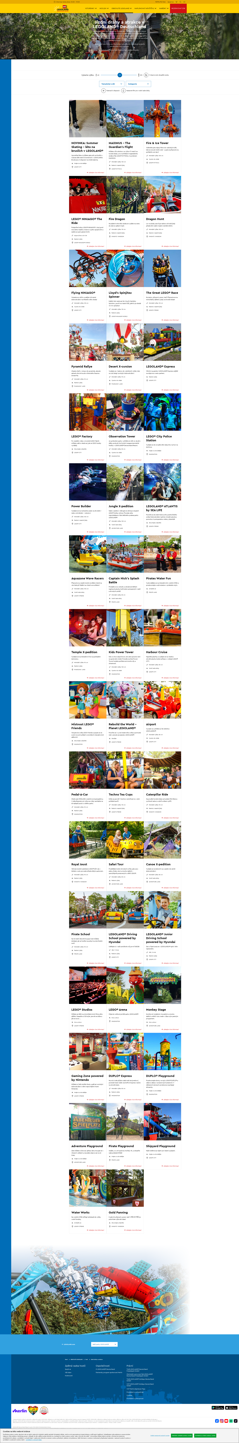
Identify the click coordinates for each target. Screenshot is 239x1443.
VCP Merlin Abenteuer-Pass (136, 1389)
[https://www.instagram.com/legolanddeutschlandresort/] (222, 1421)
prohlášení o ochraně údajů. (34, 1440)
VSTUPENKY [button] (89, 8)
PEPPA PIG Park (160, 2)
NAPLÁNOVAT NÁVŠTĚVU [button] (144, 8)
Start (66, 1359)
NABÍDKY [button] (162, 8)
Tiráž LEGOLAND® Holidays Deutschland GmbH (140, 1380)
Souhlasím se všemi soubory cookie (205, 1435)
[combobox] (104, 1344)
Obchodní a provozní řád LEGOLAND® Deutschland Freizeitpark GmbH (140, 1375)
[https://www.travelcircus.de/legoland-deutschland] (44, 1410)
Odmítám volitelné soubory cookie (182, 1435)
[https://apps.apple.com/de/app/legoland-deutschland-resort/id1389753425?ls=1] (231, 1407)
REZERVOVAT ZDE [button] (178, 8)
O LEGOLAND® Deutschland (105, 1369)
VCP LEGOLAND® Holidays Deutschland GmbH (140, 1385)
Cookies (129, 1395)
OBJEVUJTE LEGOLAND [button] (120, 8)
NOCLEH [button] (103, 8)
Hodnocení (69, 1375)
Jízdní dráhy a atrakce (97, 1359)
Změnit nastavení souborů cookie (159, 1435)
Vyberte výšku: (87, 75)
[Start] (33, 1410)
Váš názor (68, 1372)
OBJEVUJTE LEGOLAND (77, 1359)
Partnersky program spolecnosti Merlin (109, 1372)
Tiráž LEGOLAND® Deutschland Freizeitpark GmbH (137, 1370)
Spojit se (171, 2)
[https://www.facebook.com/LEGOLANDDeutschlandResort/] (217, 1421)
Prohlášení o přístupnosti (135, 1398)
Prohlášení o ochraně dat (135, 1392)
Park (86, 1359)
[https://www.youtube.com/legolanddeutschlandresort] (226, 1421)
